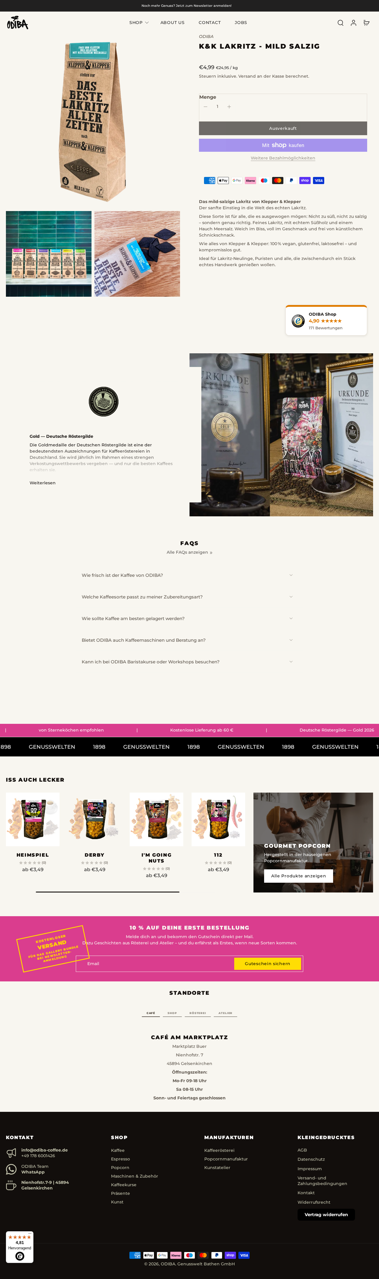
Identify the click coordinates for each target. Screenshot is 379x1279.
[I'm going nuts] (156, 819)
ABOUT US (172, 22)
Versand (247, 76)
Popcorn (120, 1168)
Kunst (117, 1202)
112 (218, 855)
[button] (283, 128)
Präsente (120, 1193)
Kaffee (118, 1150)
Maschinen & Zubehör (134, 1176)
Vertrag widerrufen (326, 1214)
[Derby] (94, 819)
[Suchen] (340, 23)
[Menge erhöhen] (229, 107)
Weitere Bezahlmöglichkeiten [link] (283, 158)
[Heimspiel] (33, 819)
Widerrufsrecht (314, 1202)
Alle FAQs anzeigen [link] (187, 552)
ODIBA (168, 1264)
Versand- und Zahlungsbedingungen (322, 1180)
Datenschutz (311, 1159)
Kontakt (306, 1193)
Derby (95, 855)
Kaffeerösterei (219, 1150)
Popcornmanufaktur (226, 1159)
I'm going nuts (156, 858)
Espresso (120, 1159)
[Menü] (29, 1234)
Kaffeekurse (123, 1185)
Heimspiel (33, 855)
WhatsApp (33, 1172)
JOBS (241, 22)
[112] (218, 819)
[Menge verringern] (205, 107)
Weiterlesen (43, 483)
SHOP (136, 22)
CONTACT (210, 22)
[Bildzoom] (93, 121)
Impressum (310, 1168)
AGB (302, 1150)
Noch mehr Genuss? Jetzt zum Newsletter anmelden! (187, 6)
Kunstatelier (217, 1168)
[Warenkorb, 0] (366, 22)
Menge (207, 97)
